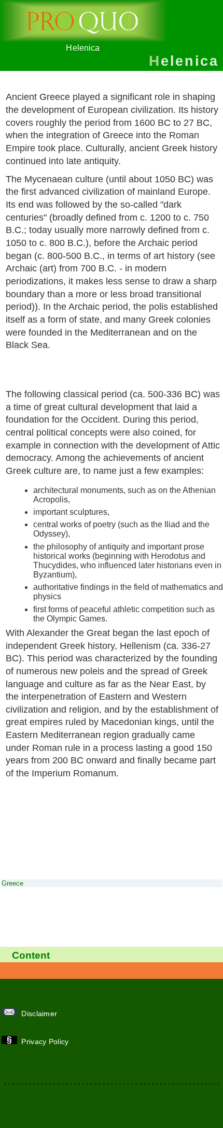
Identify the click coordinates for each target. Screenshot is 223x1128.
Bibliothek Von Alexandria (70, 363)
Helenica (83, 48)
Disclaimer (40, 1013)
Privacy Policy (46, 1041)
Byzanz (64, 376)
